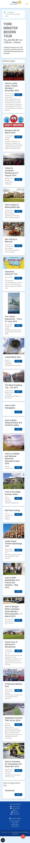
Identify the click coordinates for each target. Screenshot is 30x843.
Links (15, 810)
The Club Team (16, 808)
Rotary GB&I (15, 822)
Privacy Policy (16, 814)
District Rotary (15, 824)
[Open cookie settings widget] (3, 840)
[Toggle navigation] (27, 4)
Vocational (10, 12)
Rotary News (15, 826)
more (18, 94)
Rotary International (15, 821)
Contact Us (15, 812)
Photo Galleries (15, 806)
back (18, 794)
